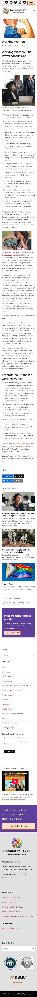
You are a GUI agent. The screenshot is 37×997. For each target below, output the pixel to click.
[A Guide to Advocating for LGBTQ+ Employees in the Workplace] (18, 538)
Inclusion (5, 700)
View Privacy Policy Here (11, 928)
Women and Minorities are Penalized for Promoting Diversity (18, 446)
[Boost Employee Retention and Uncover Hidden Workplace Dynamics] (18, 501)
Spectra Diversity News (10, 723)
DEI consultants (8, 676)
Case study (6, 672)
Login (31, 3)
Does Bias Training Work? (11, 898)
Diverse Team (7, 681)
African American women (12, 598)
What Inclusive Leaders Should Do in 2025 (17, 916)
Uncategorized (7, 727)
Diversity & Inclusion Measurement (15, 686)
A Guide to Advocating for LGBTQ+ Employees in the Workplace (16, 551)
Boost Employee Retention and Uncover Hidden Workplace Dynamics (18, 514)
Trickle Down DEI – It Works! (12, 907)
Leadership (6, 704)
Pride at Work (7, 584)
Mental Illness (7, 709)
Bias (3, 667)
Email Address (9, 744)
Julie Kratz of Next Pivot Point (12, 797)
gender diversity (9, 602)
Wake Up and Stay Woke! (11, 912)
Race (3, 718)
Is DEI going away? (9, 902)
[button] (34, 11)
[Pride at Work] (18, 572)
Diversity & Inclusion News (12, 690)
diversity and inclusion (11, 255)
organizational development (12, 714)
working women (24, 602)
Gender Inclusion (22, 46)
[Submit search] (33, 655)
